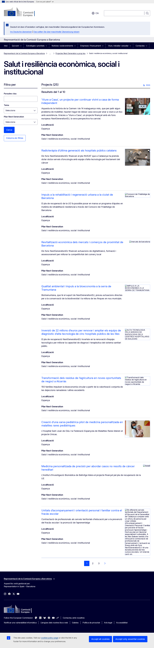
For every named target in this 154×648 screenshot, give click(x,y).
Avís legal (108, 622)
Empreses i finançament (90, 46)
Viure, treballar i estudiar (118, 46)
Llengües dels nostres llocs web (54, 622)
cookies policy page (49, 638)
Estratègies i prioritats (35, 46)
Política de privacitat (91, 622)
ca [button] (97, 13)
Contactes (140, 46)
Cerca (9, 130)
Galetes (75, 622)
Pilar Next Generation (14, 116)
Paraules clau (10, 93)
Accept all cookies (100, 639)
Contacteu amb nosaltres (74, 618)
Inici (5, 46)
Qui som (15, 46)
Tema (6, 105)
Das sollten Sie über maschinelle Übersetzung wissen (56, 32)
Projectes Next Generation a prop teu (70, 53)
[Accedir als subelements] (21, 45)
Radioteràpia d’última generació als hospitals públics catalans (79, 150)
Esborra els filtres (14, 138)
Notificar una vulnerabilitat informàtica (20, 622)
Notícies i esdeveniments (62, 46)
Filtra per (10, 84)
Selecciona (10, 110)
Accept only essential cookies (130, 639)
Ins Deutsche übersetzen (21, 32)
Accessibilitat (122, 622)
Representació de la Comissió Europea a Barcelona (24, 53)
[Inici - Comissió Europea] (23, 12)
